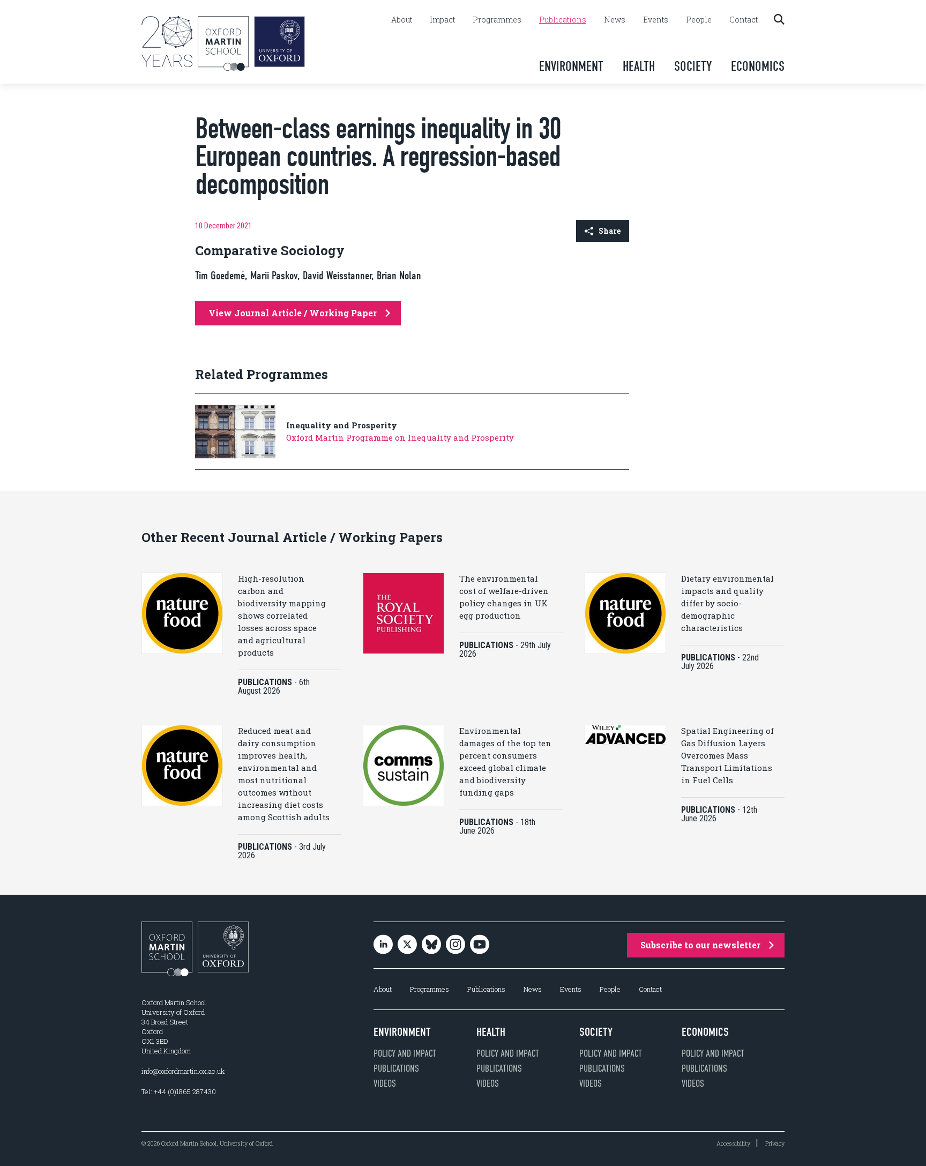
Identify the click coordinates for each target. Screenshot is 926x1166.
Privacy (775, 1143)
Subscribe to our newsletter (700, 944)
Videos (385, 1083)
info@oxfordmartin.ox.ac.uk (183, 1071)
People (699, 20)
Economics (758, 66)
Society (693, 66)
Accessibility (733, 1143)
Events (655, 20)
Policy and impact (405, 1053)
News (614, 20)
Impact (442, 20)
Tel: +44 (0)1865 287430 (178, 1091)
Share (610, 231)
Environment (571, 66)
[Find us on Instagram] (455, 945)
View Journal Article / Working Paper (292, 312)
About (401, 20)
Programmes (497, 20)
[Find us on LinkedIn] (383, 945)
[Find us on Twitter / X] (407, 945)
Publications (562, 20)
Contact (743, 20)
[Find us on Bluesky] (431, 945)
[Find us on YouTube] (479, 945)
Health (639, 66)
